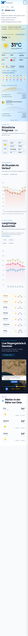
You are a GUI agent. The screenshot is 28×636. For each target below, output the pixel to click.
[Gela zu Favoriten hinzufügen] (9, 37)
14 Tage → (14, 70)
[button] (5, 146)
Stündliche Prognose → (8, 72)
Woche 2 (11, 239)
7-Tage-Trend (6, 70)
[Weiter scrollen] (24, 147)
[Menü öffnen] (25, 2)
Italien (7, 7)
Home (2, 7)
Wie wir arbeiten (6, 236)
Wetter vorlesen (20, 34)
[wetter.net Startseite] (6, 2)
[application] (14, 195)
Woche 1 (5, 239)
